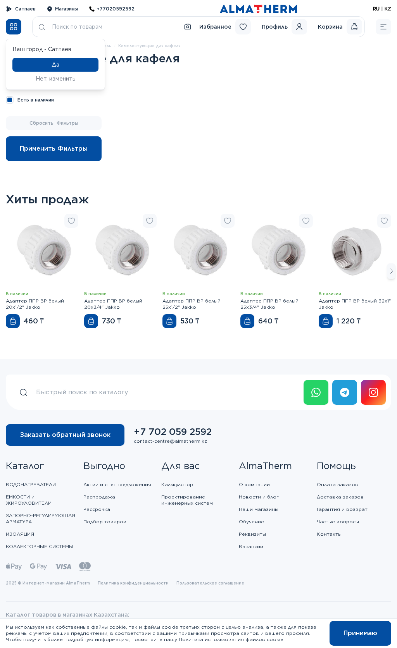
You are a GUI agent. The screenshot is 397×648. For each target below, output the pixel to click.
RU (376, 9)
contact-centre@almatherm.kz (170, 441)
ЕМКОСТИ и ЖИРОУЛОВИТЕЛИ (29, 500)
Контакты (329, 534)
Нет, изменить (56, 79)
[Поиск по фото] (188, 27)
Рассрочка (96, 509)
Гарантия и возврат (342, 509)
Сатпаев (25, 9)
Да (55, 65)
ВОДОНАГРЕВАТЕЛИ (31, 484)
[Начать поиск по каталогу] (42, 26)
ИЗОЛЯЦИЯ (20, 534)
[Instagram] (373, 392)
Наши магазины (258, 509)
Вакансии (251, 546)
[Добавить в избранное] (71, 221)
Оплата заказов (337, 484)
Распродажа (99, 497)
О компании (254, 484)
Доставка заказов (340, 497)
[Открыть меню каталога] (13, 26)
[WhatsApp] (316, 392)
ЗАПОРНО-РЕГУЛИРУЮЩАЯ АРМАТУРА (40, 518)
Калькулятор (177, 484)
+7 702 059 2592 (173, 431)
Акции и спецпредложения (117, 484)
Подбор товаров (104, 521)
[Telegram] (344, 392)
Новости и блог (259, 497)
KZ (388, 9)
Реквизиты (252, 534)
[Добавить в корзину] (13, 321)
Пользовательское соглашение (210, 583)
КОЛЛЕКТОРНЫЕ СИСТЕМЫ (39, 546)
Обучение (251, 521)
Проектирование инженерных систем (187, 500)
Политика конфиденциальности (133, 583)
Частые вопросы (338, 521)
